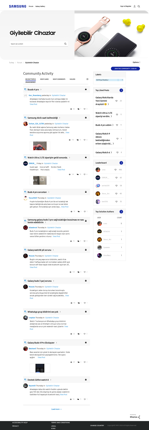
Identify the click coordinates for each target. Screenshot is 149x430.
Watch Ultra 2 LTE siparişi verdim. (104, 115)
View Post (33, 104)
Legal (53, 426)
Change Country (97, 426)
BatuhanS (32, 349)
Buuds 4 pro (33, 89)
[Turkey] (17, 6)
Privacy (15, 426)
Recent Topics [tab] (30, 79)
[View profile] (25, 95)
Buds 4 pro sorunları (37, 192)
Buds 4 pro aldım (104, 125)
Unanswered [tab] (30, 82)
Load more (55, 409)
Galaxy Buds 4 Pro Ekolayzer (41, 342)
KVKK (53, 428)
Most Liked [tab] (44, 79)
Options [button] (136, 62)
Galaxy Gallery (40, 6)
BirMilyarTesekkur (102, 80)
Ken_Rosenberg (35, 95)
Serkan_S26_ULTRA (36, 124)
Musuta (31, 256)
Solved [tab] (72, 79)
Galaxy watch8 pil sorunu (39, 250)
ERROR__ (32, 163)
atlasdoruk (33, 228)
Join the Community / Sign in (125, 69)
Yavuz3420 (33, 198)
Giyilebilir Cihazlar (59, 95)
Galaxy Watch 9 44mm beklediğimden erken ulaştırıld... (104, 138)
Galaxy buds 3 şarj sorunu (40, 281)
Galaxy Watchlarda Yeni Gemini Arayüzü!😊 (104, 101)
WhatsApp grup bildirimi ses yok (43, 312)
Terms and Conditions (60, 423)
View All (109, 90)
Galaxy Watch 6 (103, 152)
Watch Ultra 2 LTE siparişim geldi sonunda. (48, 157)
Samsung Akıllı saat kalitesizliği (43, 118)
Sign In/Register (125, 6)
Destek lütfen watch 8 (38, 380)
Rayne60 (32, 386)
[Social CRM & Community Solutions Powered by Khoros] (135, 416)
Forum (31, 6)
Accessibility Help (19, 423)
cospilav (32, 318)
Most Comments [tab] (59, 79)
